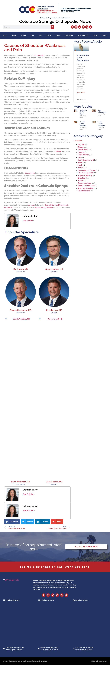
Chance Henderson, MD (20, 310)
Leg (32, 35)
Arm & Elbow (83, 35)
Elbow (80, 147)
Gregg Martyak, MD (54, 269)
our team (31, 205)
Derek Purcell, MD (54, 482)
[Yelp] (87, 27)
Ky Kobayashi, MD (54, 310)
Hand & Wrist (83, 155)
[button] (12, 521)
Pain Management (85, 173)
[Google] (83, 27)
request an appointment (44, 208)
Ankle (14, 35)
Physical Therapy (85, 175)
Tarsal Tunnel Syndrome (101, 123)
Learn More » (20, 271)
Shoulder (69, 35)
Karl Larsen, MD (20, 269)
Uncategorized (84, 191)
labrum (58, 151)
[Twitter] (79, 27)
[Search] (52, 27)
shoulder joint (39, 55)
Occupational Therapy (87, 170)
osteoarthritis (30, 173)
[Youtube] (90, 27)
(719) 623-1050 (77, 566)
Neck (58, 35)
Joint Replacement (86, 160)
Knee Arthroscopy (102, 111)
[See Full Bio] (33, 220)
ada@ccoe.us (60, 587)
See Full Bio (28, 221)
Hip (40, 35)
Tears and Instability (86, 188)
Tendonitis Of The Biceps (83, 112)
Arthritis (81, 145)
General (81, 152)
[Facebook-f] (72, 27)
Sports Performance (86, 186)
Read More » (81, 93)
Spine (48, 35)
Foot (5, 35)
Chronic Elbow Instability (83, 123)
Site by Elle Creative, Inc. (99, 661)
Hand (105, 35)
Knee (23, 35)
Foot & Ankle (83, 150)
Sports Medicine (84, 183)
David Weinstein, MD (20, 482)
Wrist (95, 35)
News (80, 168)
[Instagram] (76, 27)
